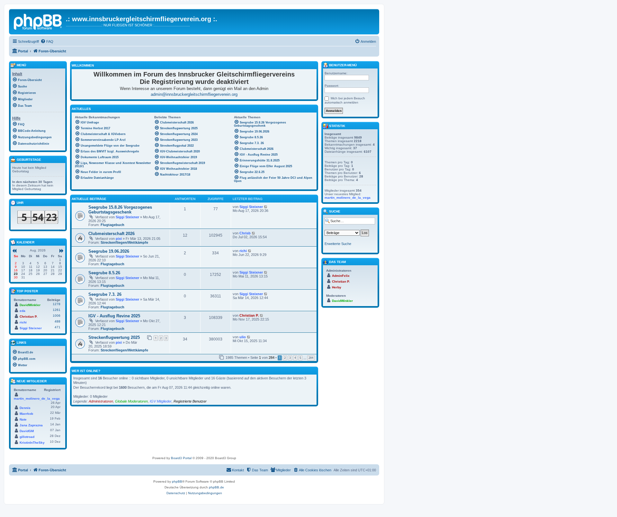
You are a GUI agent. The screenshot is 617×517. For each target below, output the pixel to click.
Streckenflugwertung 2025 (114, 337)
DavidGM (27, 431)
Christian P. (249, 315)
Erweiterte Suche (338, 244)
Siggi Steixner (127, 217)
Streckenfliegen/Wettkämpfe (124, 242)
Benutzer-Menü (342, 65)
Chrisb (245, 233)
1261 (56, 310)
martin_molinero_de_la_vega (37, 398)
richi (243, 251)
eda (22, 311)
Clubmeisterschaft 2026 (111, 233)
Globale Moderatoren (131, 401)
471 (57, 327)
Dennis (25, 408)
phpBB (177, 481)
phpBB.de (216, 487)
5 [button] (300, 358)
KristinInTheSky (32, 442)
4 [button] (295, 358)
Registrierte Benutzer (190, 401)
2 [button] (285, 358)
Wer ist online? (86, 371)
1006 (56, 315)
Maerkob (26, 413)
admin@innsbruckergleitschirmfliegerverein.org (194, 94)
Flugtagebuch (112, 225)
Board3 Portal (181, 458)
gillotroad (27, 437)
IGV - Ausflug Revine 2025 (114, 315)
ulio (242, 337)
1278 (56, 304)
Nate (23, 419)
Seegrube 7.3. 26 (104, 294)
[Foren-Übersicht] (38, 21)
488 (57, 321)
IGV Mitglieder (161, 401)
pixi (119, 238)
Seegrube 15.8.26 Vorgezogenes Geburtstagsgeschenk (120, 209)
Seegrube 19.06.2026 (108, 251)
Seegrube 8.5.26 (104, 272)
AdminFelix (341, 275)
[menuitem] (46, 41)
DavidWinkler (30, 305)
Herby (336, 287)
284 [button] (310, 358)
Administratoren (101, 401)
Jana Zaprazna (31, 425)
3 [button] (290, 358)
